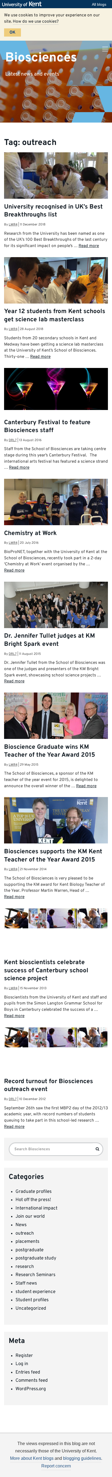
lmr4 (13, 224)
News (21, 1225)
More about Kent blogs (32, 1458)
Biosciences (41, 57)
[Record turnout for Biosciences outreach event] (56, 1037)
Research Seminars (35, 1275)
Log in (21, 1364)
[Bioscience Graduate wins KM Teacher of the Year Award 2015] (56, 727)
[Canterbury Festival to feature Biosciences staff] (56, 389)
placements (27, 1242)
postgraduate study (35, 1258)
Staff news (26, 1283)
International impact (36, 1208)
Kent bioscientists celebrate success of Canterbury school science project (46, 971)
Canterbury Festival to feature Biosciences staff (47, 427)
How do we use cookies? (36, 21)
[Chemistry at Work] (56, 505)
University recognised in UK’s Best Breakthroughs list (53, 211)
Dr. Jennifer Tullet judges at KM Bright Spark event (49, 640)
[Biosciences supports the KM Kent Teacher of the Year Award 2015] (56, 834)
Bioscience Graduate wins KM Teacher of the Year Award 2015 (49, 751)
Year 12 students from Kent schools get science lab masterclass (54, 315)
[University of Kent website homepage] (23, 4)
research (24, 1267)
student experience (35, 1292)
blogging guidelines (82, 1458)
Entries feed (27, 1372)
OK (12, 32)
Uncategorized (30, 1309)
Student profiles (32, 1300)
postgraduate (29, 1250)
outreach (24, 1234)
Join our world (30, 1217)
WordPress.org (30, 1389)
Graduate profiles (33, 1192)
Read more (89, 246)
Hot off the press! (33, 1200)
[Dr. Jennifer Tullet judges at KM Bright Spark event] (56, 616)
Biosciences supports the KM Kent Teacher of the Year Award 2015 (53, 856)
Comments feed (31, 1381)
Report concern (56, 1466)
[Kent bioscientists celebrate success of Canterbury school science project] (56, 918)
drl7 (13, 440)
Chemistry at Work (30, 533)
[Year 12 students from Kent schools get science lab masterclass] (56, 292)
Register (24, 1356)
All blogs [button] (99, 4)
